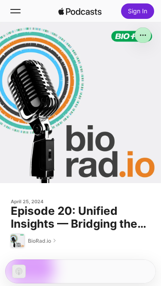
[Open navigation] (15, 11)
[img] (80, 11)
